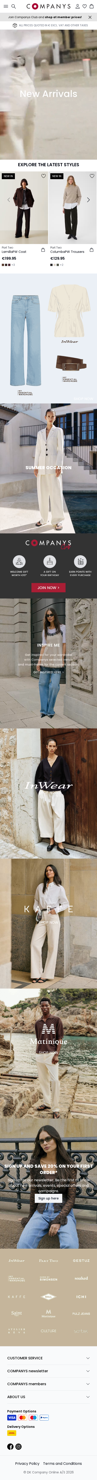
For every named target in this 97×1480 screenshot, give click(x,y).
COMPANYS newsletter (27, 1371)
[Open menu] (5, 6)
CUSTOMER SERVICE (25, 1358)
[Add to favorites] (43, 176)
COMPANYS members (26, 1384)
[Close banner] (90, 17)
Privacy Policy (27, 1463)
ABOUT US (16, 1396)
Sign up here (48, 1198)
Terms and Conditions (62, 1463)
